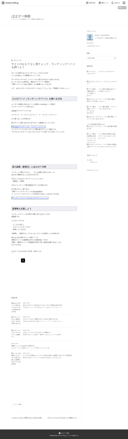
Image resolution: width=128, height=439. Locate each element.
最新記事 (90, 66)
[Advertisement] (44, 385)
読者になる (122, 8)
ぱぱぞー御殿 (21, 16)
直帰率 (15, 208)
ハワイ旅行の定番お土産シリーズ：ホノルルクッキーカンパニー (107, 136)
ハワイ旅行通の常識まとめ (96, 124)
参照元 (26, 167)
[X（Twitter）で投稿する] (23, 260)
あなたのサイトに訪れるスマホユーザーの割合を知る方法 (42, 305)
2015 (90, 160)
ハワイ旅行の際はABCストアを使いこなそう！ (107, 90)
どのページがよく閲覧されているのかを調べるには (40, 319)
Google (14, 111)
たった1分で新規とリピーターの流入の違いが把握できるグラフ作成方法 (47, 355)
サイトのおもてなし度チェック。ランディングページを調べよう (43, 65)
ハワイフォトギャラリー (106, 71)
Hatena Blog (62, 435)
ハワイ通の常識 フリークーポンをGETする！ (107, 108)
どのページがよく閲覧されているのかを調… (26, 418)
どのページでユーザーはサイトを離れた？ (37, 332)
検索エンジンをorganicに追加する (22, 346)
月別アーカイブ (92, 155)
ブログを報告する (72, 435)
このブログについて (93, 46)
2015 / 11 (93, 162)
